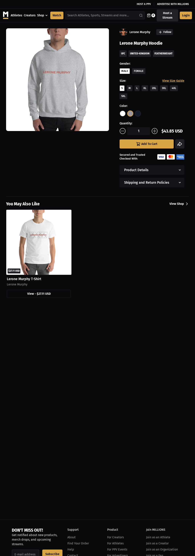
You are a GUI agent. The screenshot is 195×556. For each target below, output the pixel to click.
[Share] (179, 144)
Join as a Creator (157, 543)
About (71, 537)
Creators (30, 15)
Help (70, 549)
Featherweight (163, 53)
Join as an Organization (162, 549)
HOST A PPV (144, 4)
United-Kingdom (139, 53)
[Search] (141, 15)
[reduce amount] (123, 131)
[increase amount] (155, 131)
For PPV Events (117, 549)
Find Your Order (78, 543)
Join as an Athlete (158, 537)
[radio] (123, 113)
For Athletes (115, 543)
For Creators (115, 537)
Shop (40, 15)
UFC (123, 53)
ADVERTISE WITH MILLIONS (173, 4)
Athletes (16, 15)
